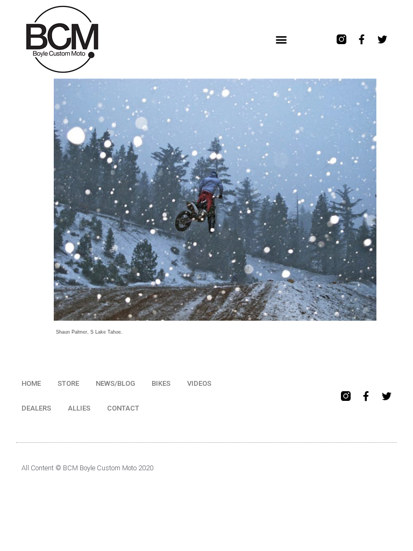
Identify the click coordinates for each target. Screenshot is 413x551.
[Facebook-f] (362, 39)
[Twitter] (382, 39)
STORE (68, 383)
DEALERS (36, 408)
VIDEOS (199, 383)
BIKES (161, 383)
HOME (31, 383)
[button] (281, 39)
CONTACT (123, 408)
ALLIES (79, 408)
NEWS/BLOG (115, 383)
